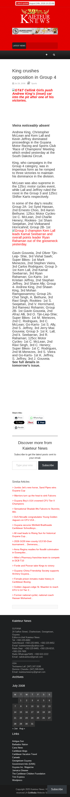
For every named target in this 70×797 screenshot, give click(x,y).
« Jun (15, 728)
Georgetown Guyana (21, 760)
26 (43, 718)
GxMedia (32, 792)
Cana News (17, 747)
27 (49, 718)
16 (26, 712)
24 (32, 718)
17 (32, 712)
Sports (34, 83)
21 (15, 718)
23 (26, 718)
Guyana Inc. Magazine (23, 767)
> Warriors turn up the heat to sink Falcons (34, 495)
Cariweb (16, 757)
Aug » (22, 728)
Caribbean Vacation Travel (24, 754)
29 (21, 724)
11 (38, 706)
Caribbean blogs (19, 751)
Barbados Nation (20, 744)
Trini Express (18, 777)
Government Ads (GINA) (23, 764)
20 (49, 712)
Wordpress (17, 780)
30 (26, 724)
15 (21, 712)
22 (21, 718)
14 (15, 712)
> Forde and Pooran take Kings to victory (33, 565)
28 (15, 724)
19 (43, 712)
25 (38, 718)
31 (32, 724)
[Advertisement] (35, 390)
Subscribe (48, 465)
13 (49, 706)
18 (38, 712)
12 (43, 706)
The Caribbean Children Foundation (28, 773)
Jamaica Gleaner (20, 770)
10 (32, 706)
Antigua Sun (18, 741)
